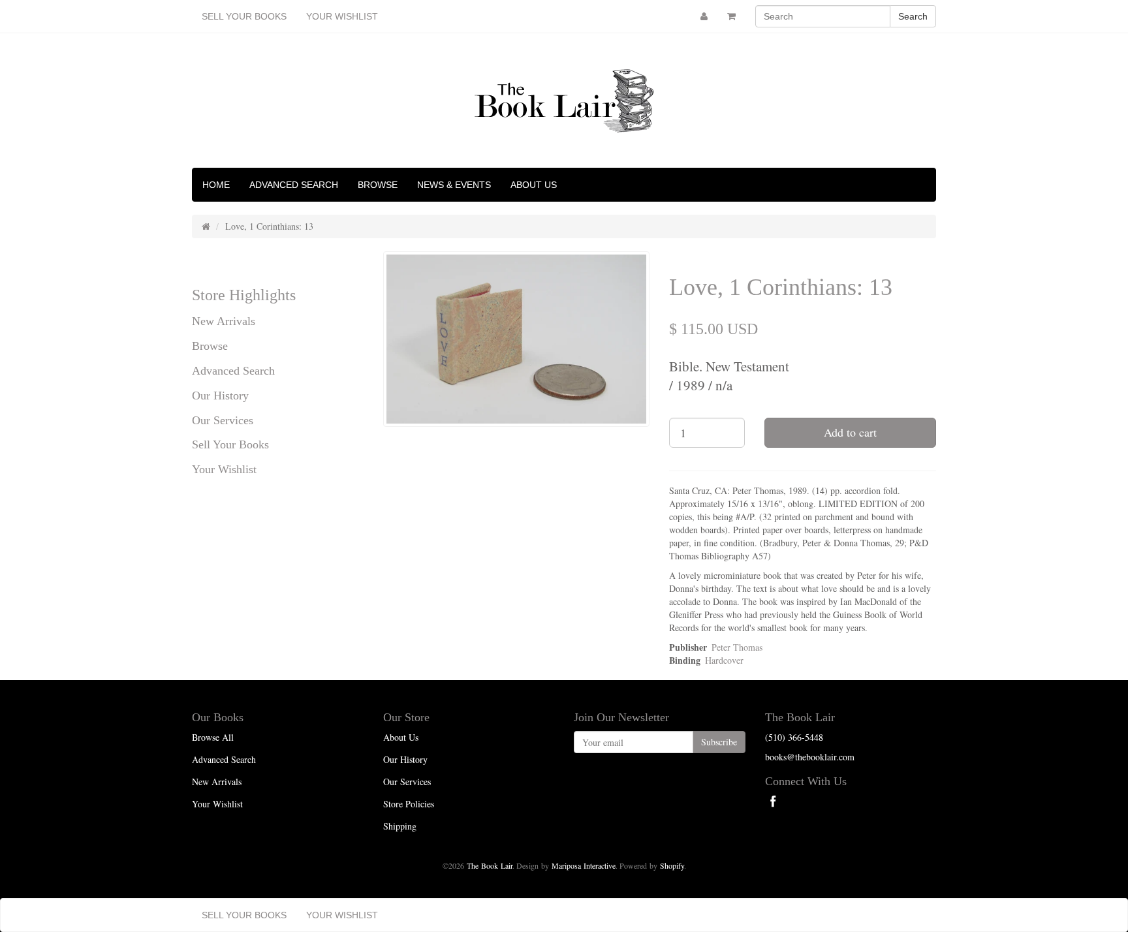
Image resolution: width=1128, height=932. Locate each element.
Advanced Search (293, 184)
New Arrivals (223, 321)
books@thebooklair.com (809, 757)
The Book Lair (489, 865)
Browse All (213, 737)
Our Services (222, 420)
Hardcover (724, 660)
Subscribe (719, 742)
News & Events (454, 184)
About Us (533, 184)
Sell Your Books (244, 16)
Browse (378, 184)
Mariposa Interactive (584, 865)
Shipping (399, 826)
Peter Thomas (737, 647)
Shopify (672, 865)
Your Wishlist (342, 16)
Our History (220, 395)
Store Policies (408, 804)
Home (216, 184)
